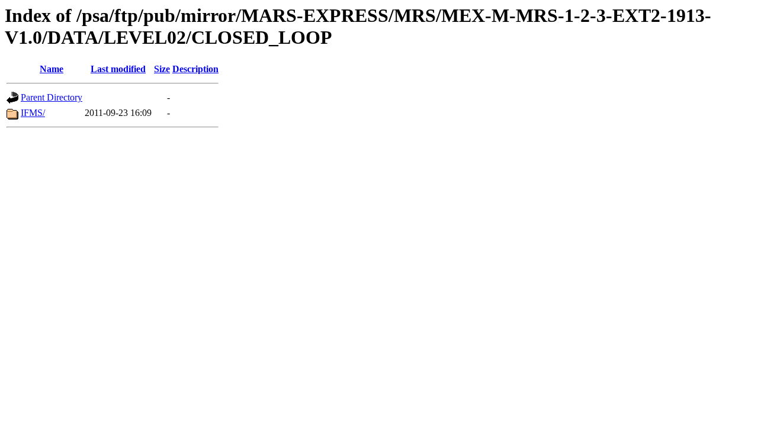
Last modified (118, 69)
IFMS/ (33, 113)
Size (162, 69)
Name (51, 69)
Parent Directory (51, 97)
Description (195, 69)
